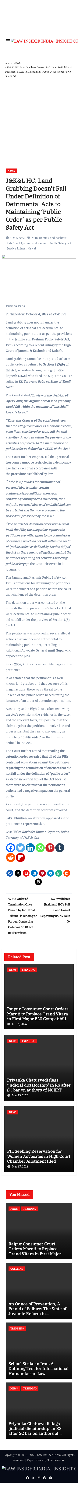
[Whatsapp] (40, 847)
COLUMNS (16, 1268)
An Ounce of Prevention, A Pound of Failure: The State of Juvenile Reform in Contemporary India (37, 1311)
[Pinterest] (50, 847)
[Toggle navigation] (8, 40)
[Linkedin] (30, 847)
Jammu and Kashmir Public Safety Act (46, 243)
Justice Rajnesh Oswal (21, 248)
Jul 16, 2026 (19, 1024)
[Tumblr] (59, 847)
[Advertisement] (39, 118)
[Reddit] (10, 857)
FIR (36, 238)
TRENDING (28, 969)
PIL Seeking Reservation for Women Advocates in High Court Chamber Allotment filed (38, 1156)
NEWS (11, 170)
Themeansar (56, 1460)
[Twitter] (20, 847)
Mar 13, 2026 (20, 1095)
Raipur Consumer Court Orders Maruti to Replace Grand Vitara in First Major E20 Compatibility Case (38, 1016)
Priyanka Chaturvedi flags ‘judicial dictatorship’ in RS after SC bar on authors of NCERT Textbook (39, 1087)
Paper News (35, 1460)
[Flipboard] (20, 857)
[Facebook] (10, 847)
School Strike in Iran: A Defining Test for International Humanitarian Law (39, 1368)
